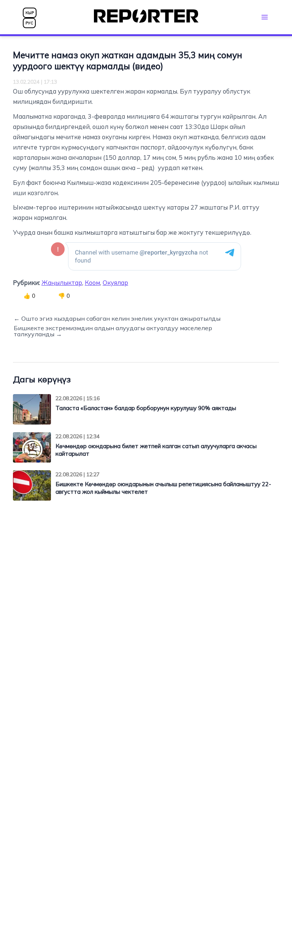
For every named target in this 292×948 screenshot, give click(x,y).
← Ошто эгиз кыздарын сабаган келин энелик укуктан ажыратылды (117, 318)
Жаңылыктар (61, 282)
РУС (29, 23)
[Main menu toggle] (264, 16)
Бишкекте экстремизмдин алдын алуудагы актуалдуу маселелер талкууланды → (113, 331)
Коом (92, 282)
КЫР (29, 12)
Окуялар (115, 282)
